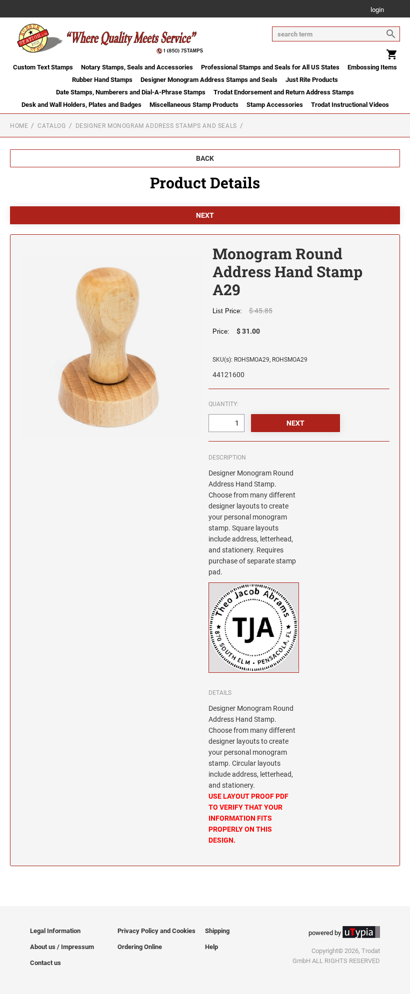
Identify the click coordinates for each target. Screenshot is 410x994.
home (19, 125)
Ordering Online (140, 947)
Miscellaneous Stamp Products (194, 104)
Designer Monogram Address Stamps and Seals (209, 79)
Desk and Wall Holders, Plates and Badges (82, 104)
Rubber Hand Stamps (102, 79)
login (377, 10)
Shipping (217, 931)
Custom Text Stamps (43, 67)
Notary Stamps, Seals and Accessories (137, 67)
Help (211, 947)
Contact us (45, 963)
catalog (52, 125)
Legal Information (55, 931)
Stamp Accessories (274, 104)
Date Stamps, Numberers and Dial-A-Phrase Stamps (131, 92)
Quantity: (223, 404)
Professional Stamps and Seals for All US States (270, 67)
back (205, 158)
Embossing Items (372, 67)
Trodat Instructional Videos (350, 104)
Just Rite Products (312, 79)
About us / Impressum (62, 947)
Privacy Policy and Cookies (157, 931)
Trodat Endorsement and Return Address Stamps (284, 92)
